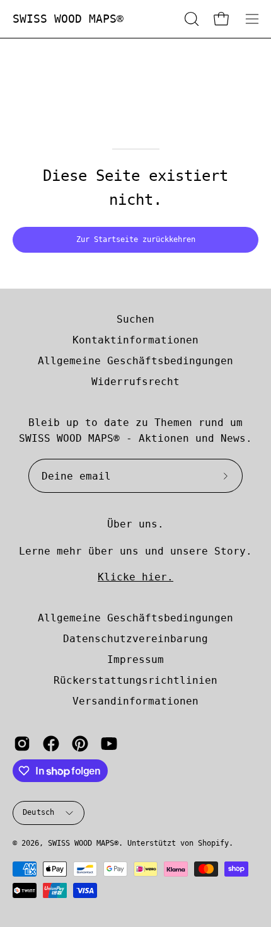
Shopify (213, 843)
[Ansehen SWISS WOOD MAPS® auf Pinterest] (80, 743)
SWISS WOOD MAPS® (68, 18)
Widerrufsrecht (135, 382)
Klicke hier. (135, 577)
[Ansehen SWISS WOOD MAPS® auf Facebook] (51, 743)
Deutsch (39, 812)
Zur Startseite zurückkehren (135, 239)
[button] (190, 19)
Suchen (135, 319)
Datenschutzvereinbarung (135, 639)
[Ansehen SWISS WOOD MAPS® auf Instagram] (22, 743)
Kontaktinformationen (135, 340)
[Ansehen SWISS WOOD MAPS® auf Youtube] (109, 743)
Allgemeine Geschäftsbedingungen (135, 361)
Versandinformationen (135, 701)
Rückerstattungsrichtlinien (135, 680)
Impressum (135, 659)
